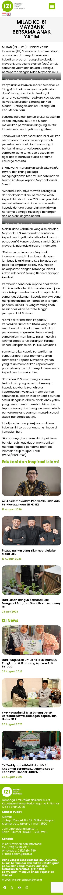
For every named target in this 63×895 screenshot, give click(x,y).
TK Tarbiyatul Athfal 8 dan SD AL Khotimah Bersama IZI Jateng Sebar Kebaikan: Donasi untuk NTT (28, 768)
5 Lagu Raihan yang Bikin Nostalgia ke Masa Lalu (29, 552)
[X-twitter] (12, 887)
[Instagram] (27, 887)
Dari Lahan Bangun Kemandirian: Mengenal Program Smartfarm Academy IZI (31, 603)
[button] (52, 6)
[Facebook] (5, 887)
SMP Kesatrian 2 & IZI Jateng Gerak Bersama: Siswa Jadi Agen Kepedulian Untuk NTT (29, 716)
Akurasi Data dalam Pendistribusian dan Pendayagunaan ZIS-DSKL (31, 502)
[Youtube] (19, 887)
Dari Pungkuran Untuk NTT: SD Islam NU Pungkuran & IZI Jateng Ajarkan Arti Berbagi (29, 663)
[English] (8, 14)
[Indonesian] (4, 14)
